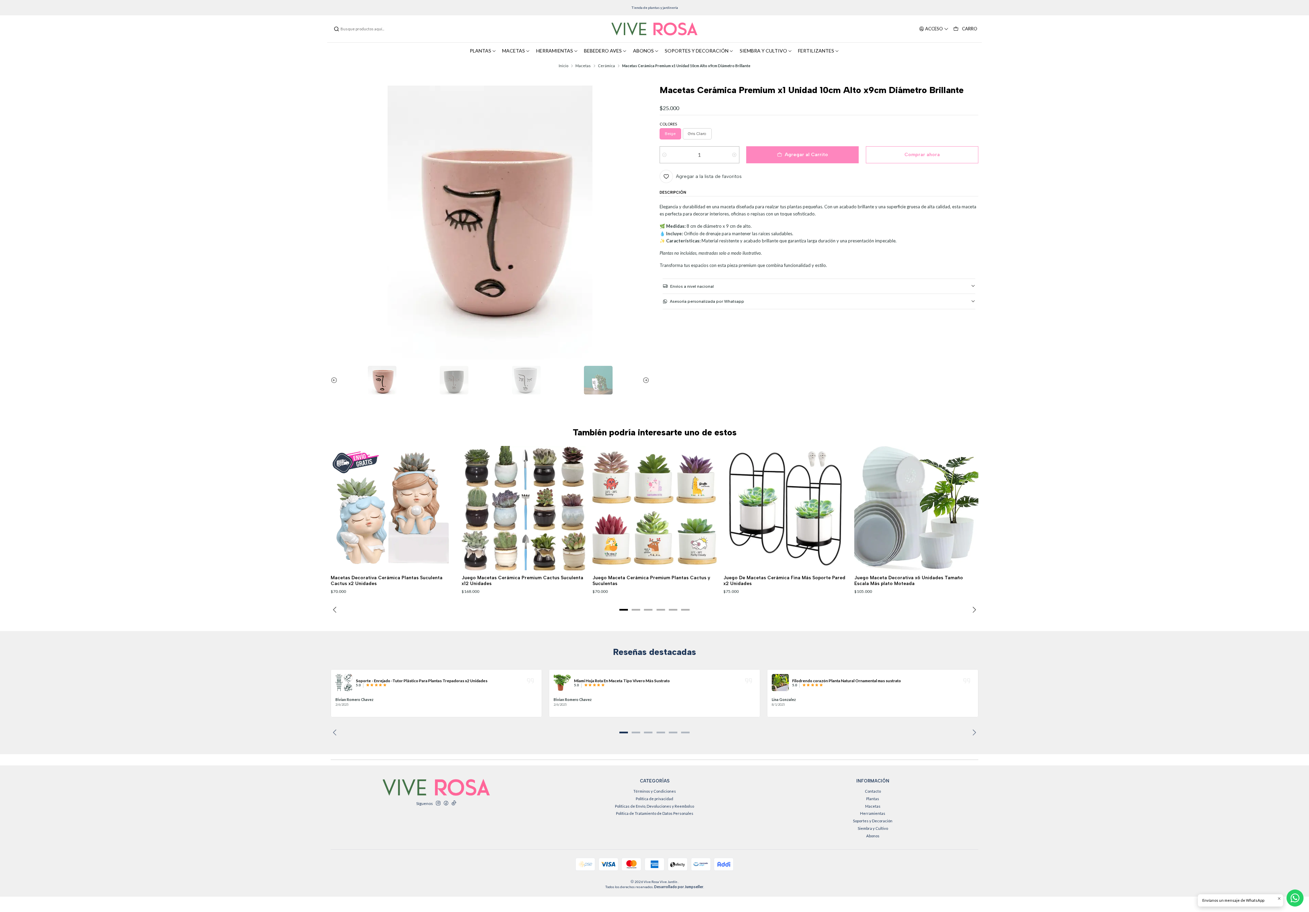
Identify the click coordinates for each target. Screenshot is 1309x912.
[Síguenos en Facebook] (446, 803)
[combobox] (368, 29)
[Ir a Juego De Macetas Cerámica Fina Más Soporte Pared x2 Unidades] (785, 508)
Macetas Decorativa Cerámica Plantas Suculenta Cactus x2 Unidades (386, 580)
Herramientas (872, 813)
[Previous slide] (336, 380)
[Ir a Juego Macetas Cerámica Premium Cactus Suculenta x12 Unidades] (524, 508)
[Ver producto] (343, 682)
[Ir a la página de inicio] (654, 29)
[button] (624, 609)
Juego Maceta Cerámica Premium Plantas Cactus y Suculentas (651, 580)
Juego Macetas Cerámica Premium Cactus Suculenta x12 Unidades (522, 580)
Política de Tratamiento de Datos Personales (654, 813)
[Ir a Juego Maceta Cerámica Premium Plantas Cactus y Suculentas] (654, 508)
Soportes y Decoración (872, 821)
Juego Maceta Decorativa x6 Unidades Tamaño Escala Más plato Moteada (908, 580)
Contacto (873, 791)
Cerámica (606, 66)
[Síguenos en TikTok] (453, 803)
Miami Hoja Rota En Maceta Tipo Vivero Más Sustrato (622, 680)
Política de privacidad (654, 798)
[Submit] (336, 29)
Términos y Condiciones (654, 791)
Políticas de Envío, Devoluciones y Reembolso (654, 806)
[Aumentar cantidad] (734, 155)
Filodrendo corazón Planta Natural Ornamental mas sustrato (846, 680)
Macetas (583, 66)
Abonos (872, 836)
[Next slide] (644, 380)
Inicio (563, 66)
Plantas (872, 798)
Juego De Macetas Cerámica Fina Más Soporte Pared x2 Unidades (784, 580)
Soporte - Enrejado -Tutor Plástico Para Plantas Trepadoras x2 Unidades (421, 680)
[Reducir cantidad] (664, 155)
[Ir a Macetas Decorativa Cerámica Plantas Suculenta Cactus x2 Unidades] (393, 508)
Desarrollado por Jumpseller (678, 887)
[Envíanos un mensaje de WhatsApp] (1295, 898)
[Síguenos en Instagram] (438, 803)
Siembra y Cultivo (873, 828)
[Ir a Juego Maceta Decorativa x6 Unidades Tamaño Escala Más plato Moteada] (916, 508)
